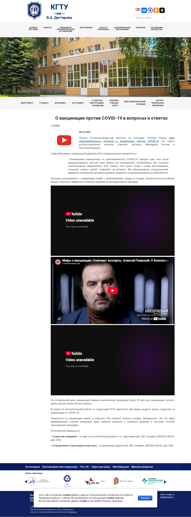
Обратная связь (100, 467)
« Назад (55, 125)
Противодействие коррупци (59, 467)
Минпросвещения (142, 467)
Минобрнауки (121, 467)
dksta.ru (73, 512)
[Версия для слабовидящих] (138, 9)
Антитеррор (32, 467)
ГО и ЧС (84, 467)
